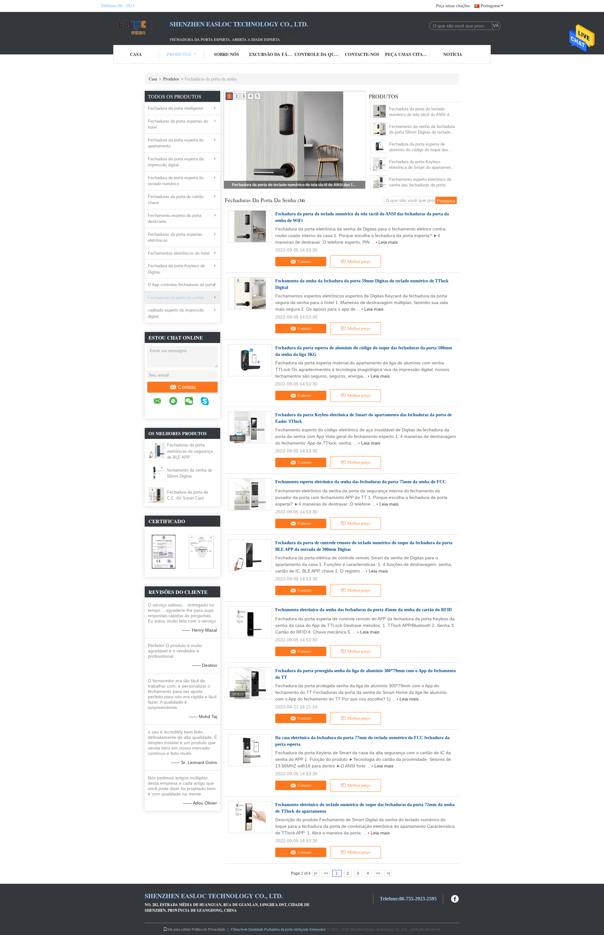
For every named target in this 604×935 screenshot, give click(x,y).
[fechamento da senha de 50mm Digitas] (156, 473)
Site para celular (179, 929)
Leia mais (388, 242)
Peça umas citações (453, 5)
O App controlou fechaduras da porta (181, 284)
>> (378, 873)
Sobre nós (226, 54)
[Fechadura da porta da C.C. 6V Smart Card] (156, 495)
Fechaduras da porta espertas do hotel (178, 124)
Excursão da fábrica (271, 54)
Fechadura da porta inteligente (175, 108)
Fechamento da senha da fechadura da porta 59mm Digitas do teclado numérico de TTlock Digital (422, 129)
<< (326, 873)
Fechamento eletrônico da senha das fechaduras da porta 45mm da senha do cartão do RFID (363, 609)
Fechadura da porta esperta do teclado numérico (176, 180)
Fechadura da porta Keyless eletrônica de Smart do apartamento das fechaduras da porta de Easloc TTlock (421, 164)
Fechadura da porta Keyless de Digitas (176, 268)
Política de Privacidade (208, 929)
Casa (136, 54)
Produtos (179, 54)
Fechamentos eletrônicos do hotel (179, 253)
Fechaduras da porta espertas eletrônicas (175, 237)
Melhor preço (359, 261)
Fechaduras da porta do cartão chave (176, 199)
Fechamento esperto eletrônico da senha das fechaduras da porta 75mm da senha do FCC (420, 182)
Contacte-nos (362, 54)
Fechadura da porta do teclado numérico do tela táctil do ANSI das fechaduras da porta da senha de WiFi (295, 185)
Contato (187, 387)
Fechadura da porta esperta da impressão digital (176, 162)
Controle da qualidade (317, 54)
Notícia (452, 54)
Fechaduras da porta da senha (175, 297)
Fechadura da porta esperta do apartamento (176, 143)
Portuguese (490, 5)
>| (388, 873)
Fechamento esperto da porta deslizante (174, 218)
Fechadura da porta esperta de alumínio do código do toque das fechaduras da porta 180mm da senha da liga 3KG (418, 147)
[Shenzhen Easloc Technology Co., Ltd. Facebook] (455, 898)
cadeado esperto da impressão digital (176, 313)
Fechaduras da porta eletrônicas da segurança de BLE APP (190, 451)
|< (315, 873)
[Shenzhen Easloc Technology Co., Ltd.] (135, 27)
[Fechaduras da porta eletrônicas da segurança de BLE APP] (156, 450)
